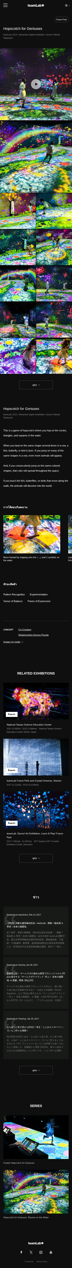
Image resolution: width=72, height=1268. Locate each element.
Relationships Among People (33, 635)
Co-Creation (24, 629)
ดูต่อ (34, 385)
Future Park (61, 19)
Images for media (11, 642)
